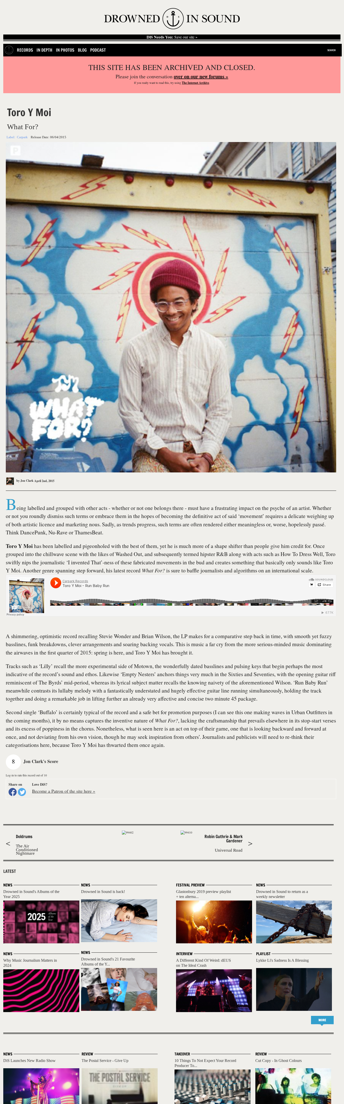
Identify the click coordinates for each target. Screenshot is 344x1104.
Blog (82, 50)
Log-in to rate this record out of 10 (26, 775)
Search (331, 50)
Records (25, 50)
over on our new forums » (201, 76)
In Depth (44, 50)
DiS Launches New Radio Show (29, 1060)
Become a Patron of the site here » (63, 791)
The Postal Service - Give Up (105, 1060)
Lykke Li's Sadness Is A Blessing (282, 960)
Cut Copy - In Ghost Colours (278, 1060)
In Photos (65, 50)
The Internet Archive (195, 83)
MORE (322, 1020)
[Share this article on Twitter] (22, 792)
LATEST (9, 871)
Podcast (98, 50)
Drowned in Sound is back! (103, 891)
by (24, 480)
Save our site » (172, 37)
